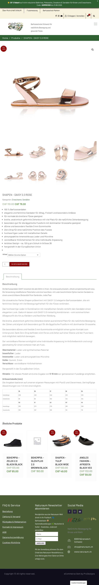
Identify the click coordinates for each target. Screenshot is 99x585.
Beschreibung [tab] (12, 276)
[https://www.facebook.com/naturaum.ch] (70, 512)
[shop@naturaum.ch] (80, 512)
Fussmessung (32, 10)
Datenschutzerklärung (13, 537)
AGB (4, 532)
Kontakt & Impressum (12, 527)
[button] (92, 49)
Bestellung (7, 511)
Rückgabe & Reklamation (14, 521)
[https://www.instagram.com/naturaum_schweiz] (75, 512)
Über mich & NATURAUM (11, 10)
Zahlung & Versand (11, 516)
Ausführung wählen (12, 442)
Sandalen (26, 200)
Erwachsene (17, 200)
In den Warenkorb (19, 264)
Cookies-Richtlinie (11, 542)
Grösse (5, 254)
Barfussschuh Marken (51, 10)
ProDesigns (89, 573)
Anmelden (40, 543)
